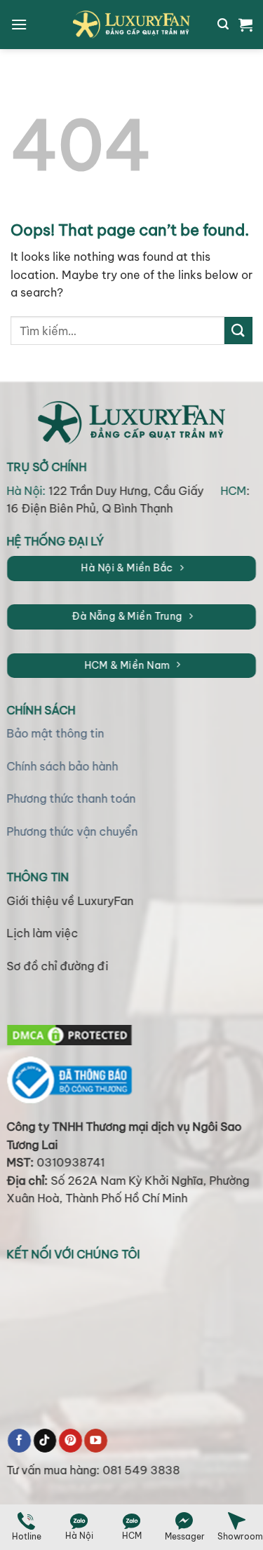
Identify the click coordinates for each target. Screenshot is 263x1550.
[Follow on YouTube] (95, 1441)
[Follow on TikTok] (45, 1441)
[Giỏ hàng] (245, 24)
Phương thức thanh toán (71, 799)
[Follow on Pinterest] (70, 1441)
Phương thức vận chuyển (72, 831)
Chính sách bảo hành (63, 766)
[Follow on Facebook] (19, 1441)
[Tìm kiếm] (223, 24)
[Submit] (238, 330)
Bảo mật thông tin (55, 734)
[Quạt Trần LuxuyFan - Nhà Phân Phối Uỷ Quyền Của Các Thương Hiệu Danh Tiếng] (132, 24)
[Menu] (19, 24)
